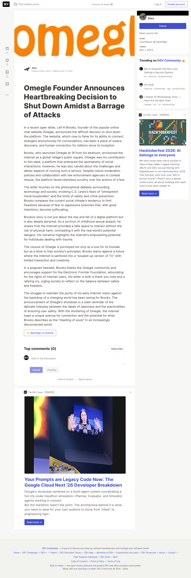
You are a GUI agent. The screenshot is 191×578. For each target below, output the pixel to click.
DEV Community (169, 60)
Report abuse (85, 379)
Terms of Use (113, 561)
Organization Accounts (127, 552)
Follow (163, 25)
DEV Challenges (30, 552)
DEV (107, 565)
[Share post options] (7, 95)
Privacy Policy (97, 561)
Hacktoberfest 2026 (173, 171)
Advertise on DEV (104, 552)
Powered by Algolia (101, 4)
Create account (176, 4)
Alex (34, 67)
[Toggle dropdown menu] (130, 392)
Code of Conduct (65, 379)
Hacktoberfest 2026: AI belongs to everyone (160, 153)
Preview (51, 369)
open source (77, 565)
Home (16, 552)
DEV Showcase (148, 552)
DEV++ (44, 552)
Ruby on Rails (89, 568)
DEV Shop (105, 557)
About (162, 552)
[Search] (15, 4)
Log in (157, 4)
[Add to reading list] (7, 73)
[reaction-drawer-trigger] (7, 50)
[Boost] (7, 84)
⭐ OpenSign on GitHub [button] (40, 332)
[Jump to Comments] (7, 62)
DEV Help (88, 552)
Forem (61, 565)
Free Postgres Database (85, 557)
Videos (53, 552)
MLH (115, 557)
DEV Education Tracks (70, 552)
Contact (172, 552)
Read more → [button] (34, 522)
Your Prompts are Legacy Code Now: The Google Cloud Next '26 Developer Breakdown (73, 482)
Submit (36, 369)
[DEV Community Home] (6, 4)
